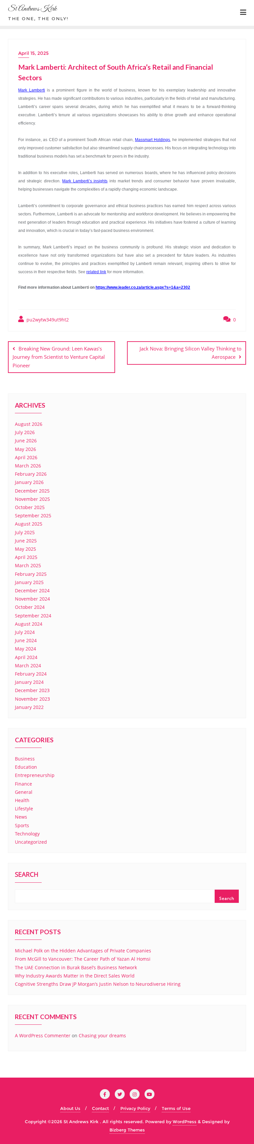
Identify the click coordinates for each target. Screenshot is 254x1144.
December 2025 (32, 491)
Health (22, 800)
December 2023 (32, 690)
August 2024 (28, 624)
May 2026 (25, 449)
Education (26, 767)
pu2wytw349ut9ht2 (47, 319)
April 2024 (26, 657)
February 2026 (31, 474)
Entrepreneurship (35, 775)
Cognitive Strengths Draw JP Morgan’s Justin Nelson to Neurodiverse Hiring (98, 984)
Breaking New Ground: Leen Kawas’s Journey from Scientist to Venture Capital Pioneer (59, 356)
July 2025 (25, 532)
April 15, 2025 (33, 53)
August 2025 (28, 524)
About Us (70, 1108)
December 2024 (32, 590)
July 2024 (25, 632)
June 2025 (26, 540)
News (21, 817)
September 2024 (33, 615)
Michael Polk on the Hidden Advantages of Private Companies (83, 950)
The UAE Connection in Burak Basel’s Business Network (76, 967)
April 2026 (26, 457)
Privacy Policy (135, 1108)
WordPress (184, 1121)
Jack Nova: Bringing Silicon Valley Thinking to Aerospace (190, 352)
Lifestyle (24, 808)
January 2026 (29, 482)
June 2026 (26, 440)
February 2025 (31, 574)
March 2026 (28, 465)
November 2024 (32, 599)
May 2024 (25, 649)
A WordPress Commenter (42, 1035)
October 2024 (30, 607)
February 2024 (31, 674)
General (23, 792)
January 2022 (29, 707)
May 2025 (25, 549)
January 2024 (29, 682)
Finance (23, 784)
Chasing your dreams (102, 1035)
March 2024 (28, 665)
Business (25, 759)
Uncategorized (31, 842)
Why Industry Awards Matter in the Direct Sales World (75, 976)
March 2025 (28, 565)
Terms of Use (176, 1108)
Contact (100, 1108)
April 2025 (26, 557)
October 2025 (30, 507)
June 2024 (26, 640)
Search (26, 875)
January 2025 (29, 582)
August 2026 (28, 424)
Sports (22, 825)
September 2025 (33, 515)
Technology (27, 833)
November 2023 (32, 699)
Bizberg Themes (127, 1129)
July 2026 (25, 432)
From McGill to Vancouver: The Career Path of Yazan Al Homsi (82, 959)
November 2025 (32, 499)
